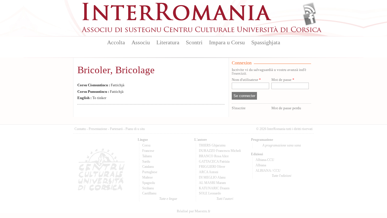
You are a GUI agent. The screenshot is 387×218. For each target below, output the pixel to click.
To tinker (91, 98)
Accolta (116, 42)
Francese (148, 151)
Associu (140, 42)
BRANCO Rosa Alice (214, 156)
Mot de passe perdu (286, 108)
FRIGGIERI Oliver (212, 167)
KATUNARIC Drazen (214, 188)
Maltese (147, 177)
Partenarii (116, 129)
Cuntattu (80, 129)
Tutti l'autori (224, 199)
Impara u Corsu (227, 42)
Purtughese (149, 172)
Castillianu (149, 193)
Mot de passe (282, 80)
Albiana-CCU (265, 160)
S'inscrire (239, 108)
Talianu (147, 156)
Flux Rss (309, 9)
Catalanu (148, 167)
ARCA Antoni (208, 172)
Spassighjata (265, 42)
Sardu (146, 162)
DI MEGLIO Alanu (212, 177)
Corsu (146, 145)
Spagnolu (148, 183)
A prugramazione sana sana (281, 145)
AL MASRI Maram (212, 183)
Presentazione (98, 129)
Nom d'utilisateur (246, 80)
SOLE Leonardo (210, 193)
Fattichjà (100, 85)
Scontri (194, 42)
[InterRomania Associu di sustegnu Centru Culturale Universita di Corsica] (202, 31)
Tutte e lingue (168, 199)
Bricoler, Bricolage (116, 70)
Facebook (309, 18)
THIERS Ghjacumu (212, 145)
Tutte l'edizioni (281, 176)
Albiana (261, 165)
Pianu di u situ (135, 129)
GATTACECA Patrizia (214, 162)
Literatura (167, 42)
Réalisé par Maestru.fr (193, 211)
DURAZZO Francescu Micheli (220, 151)
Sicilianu (148, 188)
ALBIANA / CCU (268, 171)
